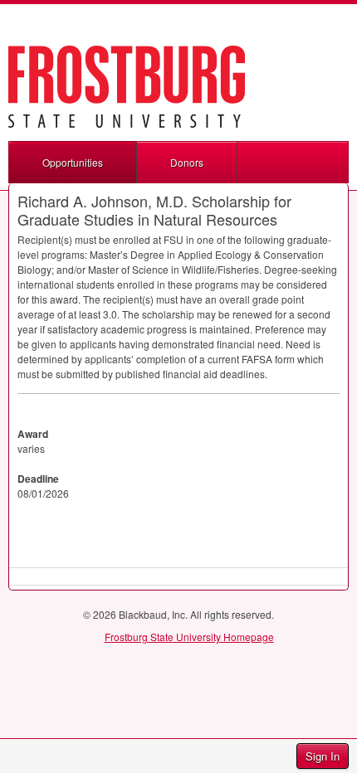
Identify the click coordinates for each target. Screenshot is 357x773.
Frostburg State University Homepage (189, 637)
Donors (186, 162)
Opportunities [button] (72, 162)
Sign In (323, 756)
